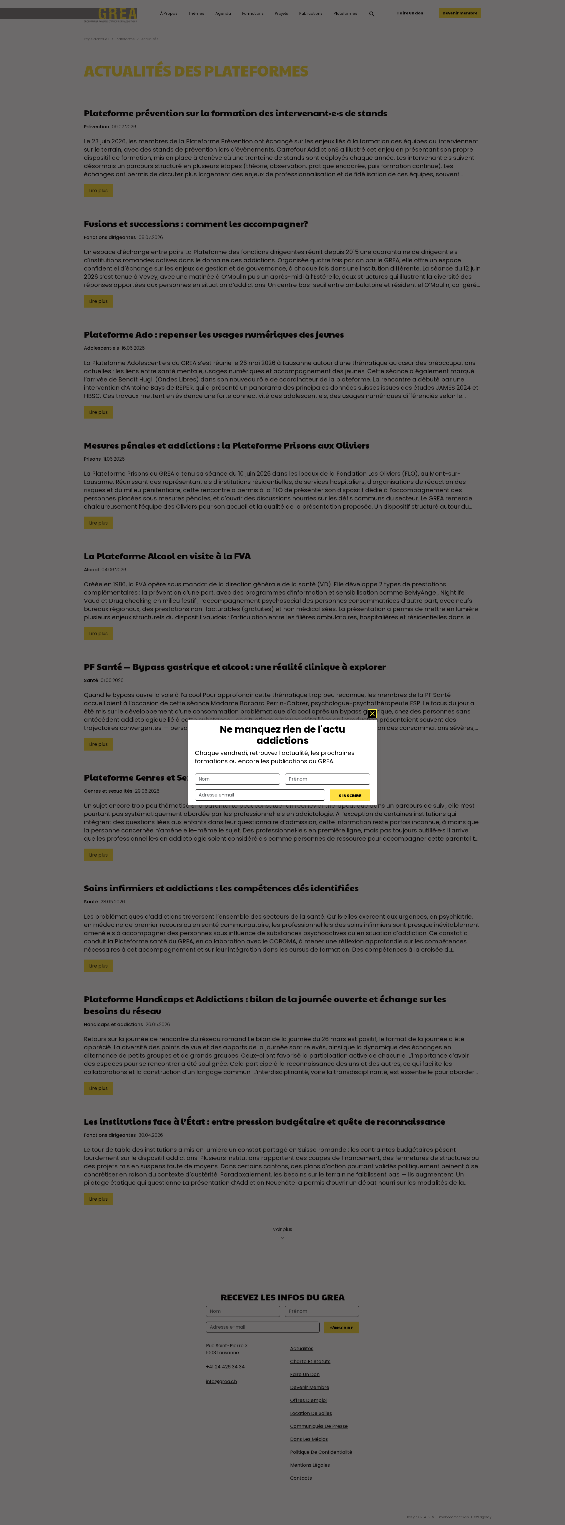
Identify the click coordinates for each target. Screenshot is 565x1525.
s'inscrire (350, 795)
